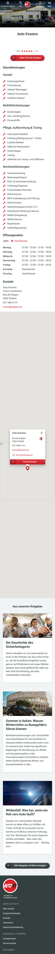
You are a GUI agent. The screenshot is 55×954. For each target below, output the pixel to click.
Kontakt (6, 918)
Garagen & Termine (8, 6)
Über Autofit (40, 6)
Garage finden (9, 938)
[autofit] (28, 4)
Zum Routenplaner (24, 455)
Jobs (20, 6)
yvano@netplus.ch (12, 307)
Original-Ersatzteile (11, 913)
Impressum (8, 922)
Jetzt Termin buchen (30, 57)
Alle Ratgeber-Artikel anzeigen (30, 865)
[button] (27, 468)
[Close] (41, 432)
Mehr (49, 6)
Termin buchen (30, 462)
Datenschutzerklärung (13, 927)
